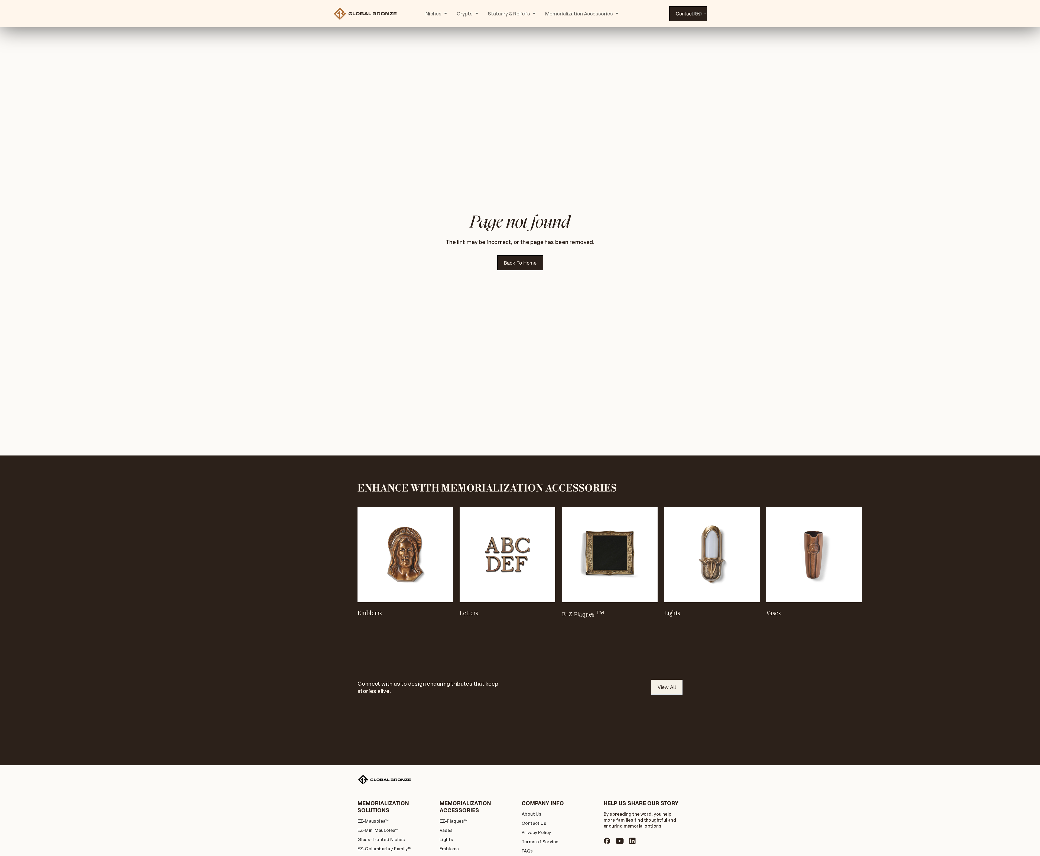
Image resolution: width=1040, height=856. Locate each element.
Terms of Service (540, 841)
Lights (446, 839)
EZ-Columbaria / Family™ (384, 848)
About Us (531, 814)
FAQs (527, 851)
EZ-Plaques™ (453, 821)
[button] (694, 556)
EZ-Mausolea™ (373, 821)
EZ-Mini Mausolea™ (378, 830)
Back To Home (520, 263)
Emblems (449, 848)
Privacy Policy (536, 832)
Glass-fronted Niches (381, 839)
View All (667, 687)
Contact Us (688, 14)
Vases (446, 830)
